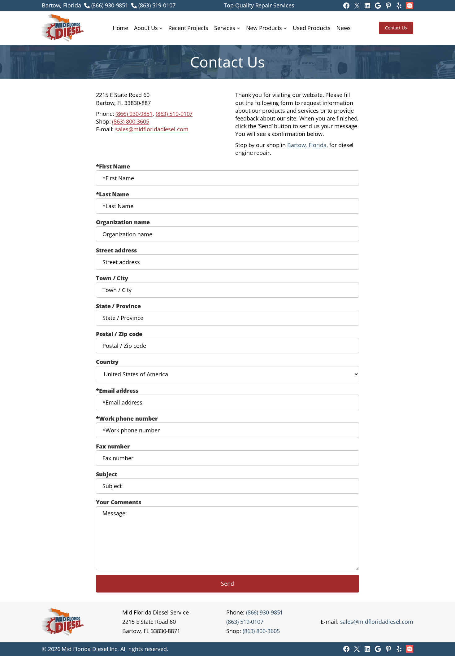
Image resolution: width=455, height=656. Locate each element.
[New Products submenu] (285, 28)
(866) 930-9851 (109, 5)
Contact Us (396, 28)
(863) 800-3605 (130, 121)
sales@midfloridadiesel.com (151, 129)
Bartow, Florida (307, 145)
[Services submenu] (238, 28)
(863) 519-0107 (157, 5)
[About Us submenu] (160, 28)
